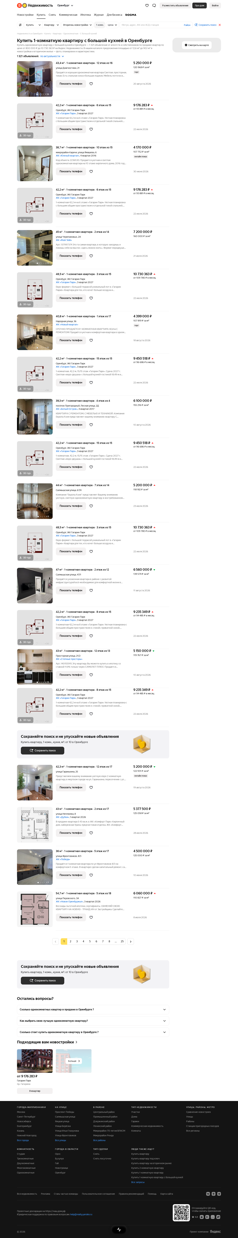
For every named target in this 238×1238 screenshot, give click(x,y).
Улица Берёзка (63, 1126)
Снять (96, 1154)
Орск (57, 1154)
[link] (215, 5)
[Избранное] (147, 5)
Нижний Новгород (26, 1135)
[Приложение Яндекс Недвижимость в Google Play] (207, 1217)
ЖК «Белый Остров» (67, 409)
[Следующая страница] (130, 941)
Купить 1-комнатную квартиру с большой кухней (157, 1177)
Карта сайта (166, 1194)
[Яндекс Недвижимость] (35, 5)
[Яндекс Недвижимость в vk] (208, 1194)
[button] (154, 5)
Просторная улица (65, 656)
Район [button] (187, 25)
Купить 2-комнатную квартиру (147, 1168)
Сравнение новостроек (198, 1112)
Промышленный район (105, 1116)
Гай (57, 1163)
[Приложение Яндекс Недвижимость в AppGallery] (213, 1217)
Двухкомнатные (25, 1163)
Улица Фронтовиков (65, 1135)
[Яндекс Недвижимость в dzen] (213, 1194)
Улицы (189, 1116)
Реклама (45, 1194)
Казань (20, 1130)
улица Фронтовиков (66, 856)
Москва (21, 1112)
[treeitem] (26, 15)
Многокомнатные (26, 1168)
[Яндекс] (215, 1231)
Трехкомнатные (25, 1158)
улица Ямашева (86, 152)
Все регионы (193, 1130)
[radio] (70, 941)
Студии (21, 1154)
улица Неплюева (65, 814)
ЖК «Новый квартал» (67, 324)
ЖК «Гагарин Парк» (66, 113)
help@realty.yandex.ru (81, 1214)
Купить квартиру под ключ (145, 1158)
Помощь (152, 1194)
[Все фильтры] (20, 25)
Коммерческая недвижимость (147, 1126)
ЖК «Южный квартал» (67, 155)
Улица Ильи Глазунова (67, 1130)
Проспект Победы (64, 1112)
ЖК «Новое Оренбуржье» (69, 901)
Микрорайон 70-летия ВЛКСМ (109, 1130)
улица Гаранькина (65, 771)
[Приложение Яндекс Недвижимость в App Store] (202, 1217)
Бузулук (59, 1158)
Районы (190, 1121)
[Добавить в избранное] (91, 84)
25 (122, 941)
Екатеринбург (24, 1126)
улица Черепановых (66, 237)
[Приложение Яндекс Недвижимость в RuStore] (218, 1217)
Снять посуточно (102, 1158)
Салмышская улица (66, 490)
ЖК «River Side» (64, 240)
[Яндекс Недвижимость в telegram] (219, 1194)
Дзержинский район (104, 1121)
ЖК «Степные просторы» (69, 659)
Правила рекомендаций (131, 1194)
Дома (134, 1116)
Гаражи (135, 1121)
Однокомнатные (25, 1172)
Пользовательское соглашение (98, 1194)
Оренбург (61, 110)
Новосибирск (24, 1121)
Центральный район (104, 1112)
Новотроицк (61, 1168)
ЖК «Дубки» (62, 817)
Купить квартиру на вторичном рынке (151, 1163)
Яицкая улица (62, 1121)
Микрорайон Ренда (103, 1135)
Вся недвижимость (27, 1194)
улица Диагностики (66, 68)
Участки (135, 1112)
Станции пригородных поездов (202, 1126)
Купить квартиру (140, 1154)
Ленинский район (102, 1126)
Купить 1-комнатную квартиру (147, 1172)
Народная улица (64, 321)
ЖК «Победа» (63, 859)
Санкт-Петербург (26, 1116)
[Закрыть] (219, 25)
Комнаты (136, 1130)
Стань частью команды (66, 1194)
